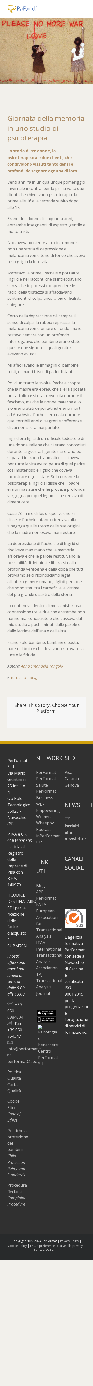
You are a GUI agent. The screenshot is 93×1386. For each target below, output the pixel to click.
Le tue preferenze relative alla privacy (56, 1246)
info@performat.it (24, 1049)
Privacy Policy (69, 1241)
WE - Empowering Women (48, 810)
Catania (72, 778)
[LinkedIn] (67, 890)
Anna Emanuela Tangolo (42, 666)
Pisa (68, 772)
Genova (72, 785)
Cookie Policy (17, 1246)
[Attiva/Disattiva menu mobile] (84, 7)
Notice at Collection (46, 1250)
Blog (33, 678)
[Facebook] (67, 881)
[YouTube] (74, 881)
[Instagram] (82, 881)
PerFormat (18, 678)
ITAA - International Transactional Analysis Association (49, 955)
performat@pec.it (23, 1061)
